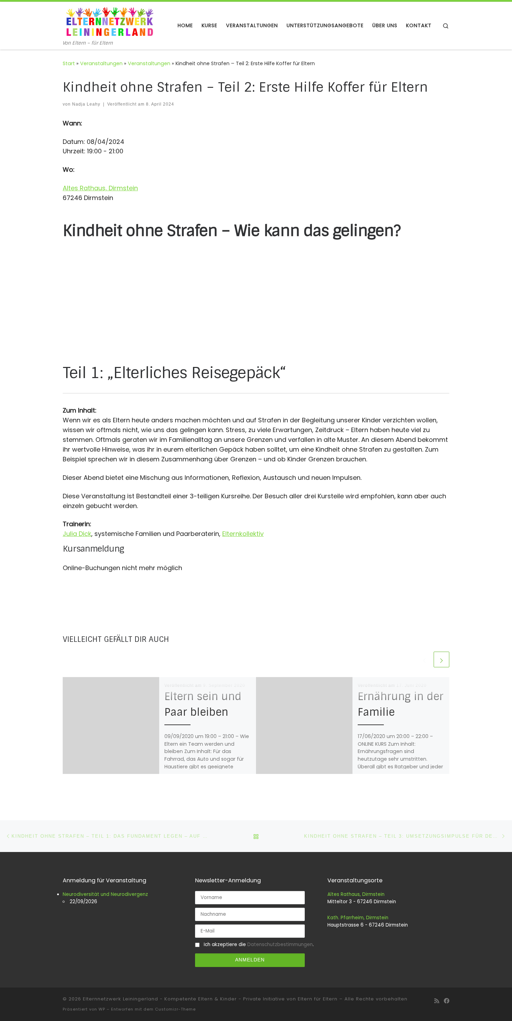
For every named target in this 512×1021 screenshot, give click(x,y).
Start (69, 63)
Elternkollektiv (243, 533)
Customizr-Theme (175, 1009)
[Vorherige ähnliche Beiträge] (424, 659)
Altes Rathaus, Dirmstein (100, 188)
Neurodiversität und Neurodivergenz (105, 894)
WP (102, 1009)
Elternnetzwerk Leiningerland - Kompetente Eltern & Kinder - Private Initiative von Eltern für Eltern (210, 999)
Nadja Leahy (86, 104)
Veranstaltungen (101, 63)
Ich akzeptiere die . (257, 944)
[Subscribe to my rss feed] (436, 1001)
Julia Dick (77, 533)
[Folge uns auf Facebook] (446, 1001)
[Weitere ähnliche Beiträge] (441, 659)
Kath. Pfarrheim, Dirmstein (357, 917)
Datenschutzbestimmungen (280, 944)
